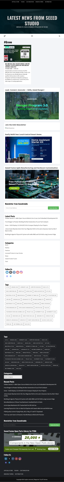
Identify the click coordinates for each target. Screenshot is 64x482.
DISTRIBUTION (48, 1)
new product (10, 303)
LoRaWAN (16, 299)
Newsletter (28, 303)
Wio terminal (18, 324)
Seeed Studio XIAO (28, 316)
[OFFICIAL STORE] (26, 5)
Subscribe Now (53, 208)
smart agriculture (34, 320)
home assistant (39, 291)
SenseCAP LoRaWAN (12, 320)
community (24, 287)
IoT (43, 295)
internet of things (33, 295)
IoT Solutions (51, 295)
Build (6, 245)
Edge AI (46, 287)
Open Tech (38, 307)
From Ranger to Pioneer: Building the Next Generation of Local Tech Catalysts (26, 222)
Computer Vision (35, 287)
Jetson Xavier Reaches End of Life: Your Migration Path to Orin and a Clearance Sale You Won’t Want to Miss (31, 230)
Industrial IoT (10, 295)
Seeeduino (40, 316)
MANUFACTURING (39, 1)
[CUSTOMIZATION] (32, 5)
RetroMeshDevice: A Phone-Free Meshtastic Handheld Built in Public (23, 402)
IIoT (48, 291)
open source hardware (26, 307)
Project (30, 311)
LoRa (8, 299)
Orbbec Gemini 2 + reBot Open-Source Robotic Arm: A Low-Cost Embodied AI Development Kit (31, 218)
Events (21, 291)
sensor (23, 320)
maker (48, 299)
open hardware (11, 307)
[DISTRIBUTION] (38, 5)
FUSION (22, 1)
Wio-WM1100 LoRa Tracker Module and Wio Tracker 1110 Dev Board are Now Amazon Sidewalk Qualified (17, 65)
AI (7, 287)
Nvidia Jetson (45, 303)
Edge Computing (11, 291)
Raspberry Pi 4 (51, 311)
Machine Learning (38, 299)
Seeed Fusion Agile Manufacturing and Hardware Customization (31, 168)
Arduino (14, 287)
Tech (6, 261)
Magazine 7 (37, 479)
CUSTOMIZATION (30, 1)
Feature (7, 250)
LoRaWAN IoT (26, 299)
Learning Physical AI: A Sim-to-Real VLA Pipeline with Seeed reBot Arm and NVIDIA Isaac (28, 408)
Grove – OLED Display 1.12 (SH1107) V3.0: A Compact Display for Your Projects (26, 225)
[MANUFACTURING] (35, 5)
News (7, 47)
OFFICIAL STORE (15, 1)
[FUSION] (29, 5)
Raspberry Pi (39, 311)
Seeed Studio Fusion (11, 259)
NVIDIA (36, 303)
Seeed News (16, 316)
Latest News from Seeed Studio (32, 20)
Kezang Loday (9, 68)
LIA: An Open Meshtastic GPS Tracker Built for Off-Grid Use (20, 405)
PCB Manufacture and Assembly (15, 311)
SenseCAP (49, 316)
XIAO (27, 324)
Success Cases (47, 320)
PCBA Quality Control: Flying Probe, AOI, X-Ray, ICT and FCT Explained (23, 411)
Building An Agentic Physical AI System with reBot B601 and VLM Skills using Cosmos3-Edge (30, 234)
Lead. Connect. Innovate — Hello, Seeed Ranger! (24, 90)
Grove (29, 291)
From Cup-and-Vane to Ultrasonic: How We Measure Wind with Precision (24, 415)
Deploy (7, 248)
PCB (46, 307)
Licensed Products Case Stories (14, 253)
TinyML (8, 324)
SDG (8, 316)
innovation (21, 295)
